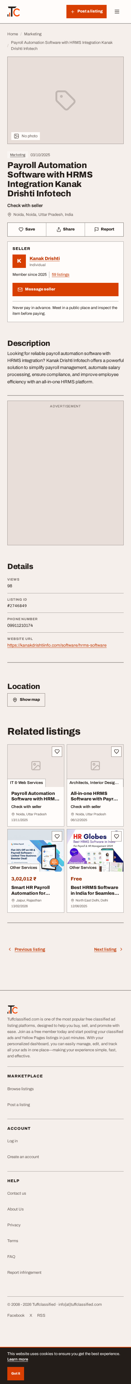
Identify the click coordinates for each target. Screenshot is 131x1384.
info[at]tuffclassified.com (80, 1304)
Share (69, 229)
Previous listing (30, 949)
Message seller (40, 289)
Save (30, 229)
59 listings (60, 274)
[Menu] (117, 11)
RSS (41, 1315)
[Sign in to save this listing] (57, 751)
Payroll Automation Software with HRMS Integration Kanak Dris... (34, 802)
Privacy (14, 1225)
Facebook (16, 1315)
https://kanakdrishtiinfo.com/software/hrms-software (57, 645)
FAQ (11, 1257)
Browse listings (20, 1089)
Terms (12, 1241)
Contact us (16, 1193)
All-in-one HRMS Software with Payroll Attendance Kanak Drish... (95, 802)
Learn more (17, 1359)
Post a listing (18, 1105)
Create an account (23, 1157)
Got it (15, 1373)
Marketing (17, 154)
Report (107, 229)
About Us (15, 1209)
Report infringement (24, 1272)
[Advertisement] (65, 475)
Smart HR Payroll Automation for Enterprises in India (33, 893)
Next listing (105, 949)
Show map (30, 699)
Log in (12, 1141)
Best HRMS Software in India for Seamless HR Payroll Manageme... (94, 896)
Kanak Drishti (45, 258)
